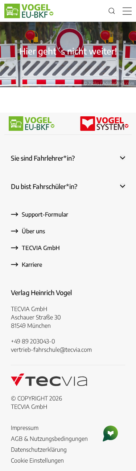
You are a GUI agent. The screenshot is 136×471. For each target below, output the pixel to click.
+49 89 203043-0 (33, 341)
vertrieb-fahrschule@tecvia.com (51, 349)
